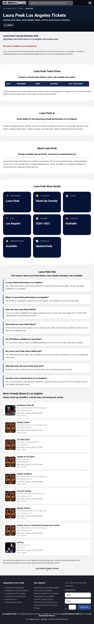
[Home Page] (14, 3)
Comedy (21, 8)
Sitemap (44, 619)
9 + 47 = (66, 607)
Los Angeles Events (9, 8)
